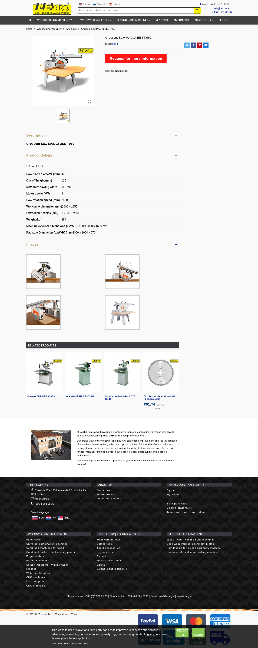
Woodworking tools (94, 20)
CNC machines (35, 577)
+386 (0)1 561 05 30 (96, 596)
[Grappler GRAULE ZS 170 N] (83, 372)
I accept (199, 632)
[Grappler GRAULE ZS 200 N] (44, 372)
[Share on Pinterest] (199, 45)
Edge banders (35, 556)
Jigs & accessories (108, 547)
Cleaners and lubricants (112, 568)
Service (164, 20)
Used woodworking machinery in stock (191, 543)
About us (204, 20)
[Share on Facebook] (193, 45)
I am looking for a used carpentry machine (194, 547)
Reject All (182, 632)
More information (60, 643)
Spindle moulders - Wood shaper (47, 564)
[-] (43, 271)
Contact (183, 20)
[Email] (206, 45)
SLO (41, 517)
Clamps (101, 556)
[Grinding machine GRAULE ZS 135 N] (122, 372)
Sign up (171, 490)
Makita (101, 564)
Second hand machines (132, 20)
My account (174, 494)
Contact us (103, 490)
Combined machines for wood (45, 547)
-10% (157, 408)
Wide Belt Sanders (38, 573)
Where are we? (106, 494)
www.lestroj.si (184, 596)
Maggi (115, 44)
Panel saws (33, 539)
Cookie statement (179, 507)
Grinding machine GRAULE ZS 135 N (120, 397)
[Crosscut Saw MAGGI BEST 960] (89, 101)
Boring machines (37, 560)
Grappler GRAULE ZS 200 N (41, 396)
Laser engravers (36, 581)
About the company (109, 498)
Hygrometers (105, 552)
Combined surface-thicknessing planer (50, 552)
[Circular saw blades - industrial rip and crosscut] (161, 372)
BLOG (222, 20)
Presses (31, 568)
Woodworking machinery (54, 20)
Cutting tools (105, 543)
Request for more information (136, 58)
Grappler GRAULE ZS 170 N (80, 396)
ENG (67, 517)
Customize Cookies (79, 643)
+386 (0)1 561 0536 (137, 596)
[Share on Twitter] (187, 45)
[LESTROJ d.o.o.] (52, 8)
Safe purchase (177, 503)
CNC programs (35, 585)
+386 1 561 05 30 (222, 12)
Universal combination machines (47, 543)
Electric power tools (109, 560)
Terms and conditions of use (187, 512)
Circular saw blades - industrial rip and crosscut (159, 397)
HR (54, 517)
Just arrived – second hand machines (190, 539)
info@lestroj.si (222, 8)
